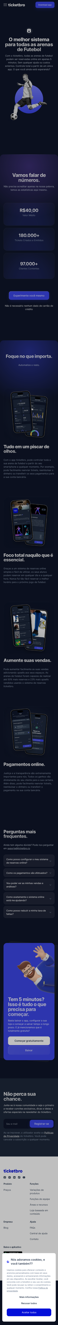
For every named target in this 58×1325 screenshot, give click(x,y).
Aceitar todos (29, 1312)
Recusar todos (29, 1303)
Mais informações (29, 1297)
